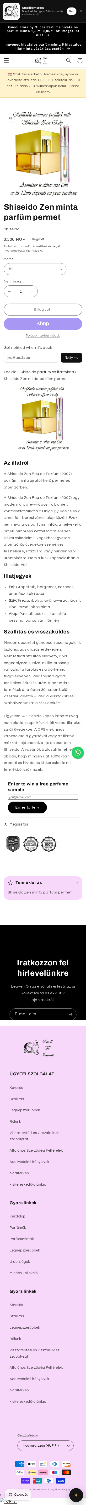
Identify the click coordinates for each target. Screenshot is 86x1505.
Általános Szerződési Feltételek (36, 1150)
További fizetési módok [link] (43, 335)
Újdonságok (20, 1262)
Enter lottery (27, 807)
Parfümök (18, 1228)
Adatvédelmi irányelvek (29, 1162)
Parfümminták (22, 1239)
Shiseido (12, 229)
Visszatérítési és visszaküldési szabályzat (35, 1136)
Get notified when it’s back (28, 348)
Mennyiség (12, 281)
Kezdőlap (18, 1216)
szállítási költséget (48, 246)
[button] (6, 60)
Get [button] (71, 11)
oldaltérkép (19, 1173)
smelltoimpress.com (36, 1490)
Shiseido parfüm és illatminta (47, 372)
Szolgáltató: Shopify (59, 1490)
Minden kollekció (24, 1273)
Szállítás (17, 1099)
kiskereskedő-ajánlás (28, 1184)
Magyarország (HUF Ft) (41, 1445)
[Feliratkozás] (70, 1014)
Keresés (16, 1088)
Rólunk (15, 1121)
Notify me (71, 357)
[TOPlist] (8, 1501)
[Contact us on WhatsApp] (78, 753)
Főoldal (10, 372)
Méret (8, 259)
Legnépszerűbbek (25, 1110)
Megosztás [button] (19, 824)
